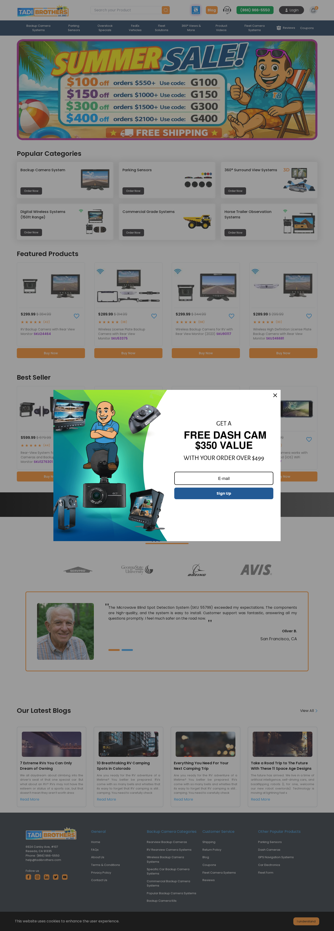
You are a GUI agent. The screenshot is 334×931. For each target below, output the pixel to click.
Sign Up (224, 493)
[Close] (275, 395)
